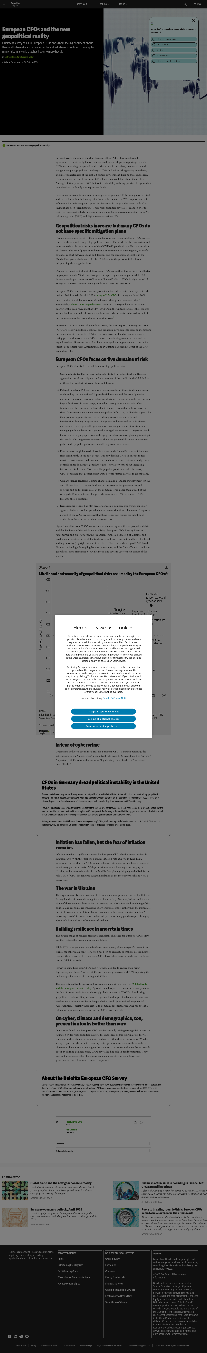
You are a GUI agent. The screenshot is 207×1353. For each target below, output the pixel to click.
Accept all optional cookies (103, 711)
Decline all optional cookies (103, 718)
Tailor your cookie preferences (104, 726)
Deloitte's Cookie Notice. (116, 698)
